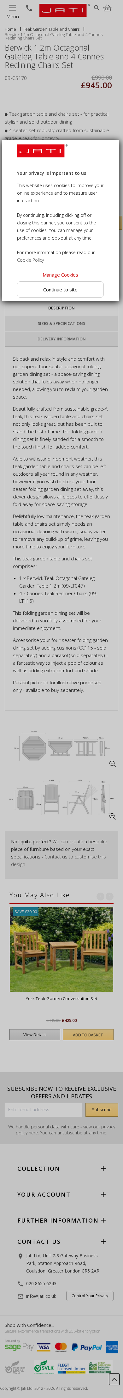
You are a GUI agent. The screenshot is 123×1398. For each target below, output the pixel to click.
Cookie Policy (30, 260)
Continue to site (60, 289)
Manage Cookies (60, 275)
